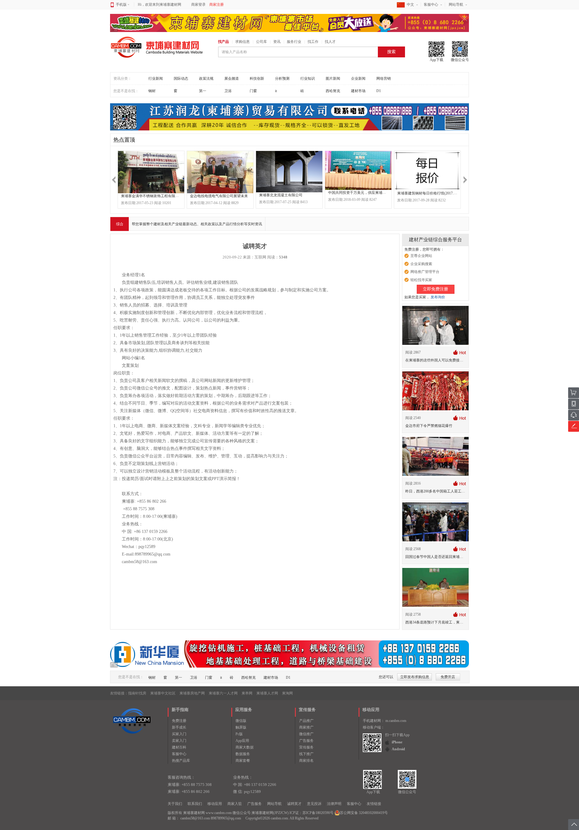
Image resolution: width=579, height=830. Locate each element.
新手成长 (179, 727)
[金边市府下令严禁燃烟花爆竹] (435, 391)
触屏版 (241, 727)
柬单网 (247, 693)
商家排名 (306, 760)
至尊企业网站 (421, 256)
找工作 (313, 42)
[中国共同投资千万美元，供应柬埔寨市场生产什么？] (358, 170)
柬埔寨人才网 (267, 693)
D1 (378, 91)
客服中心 (431, 4)
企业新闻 (358, 78)
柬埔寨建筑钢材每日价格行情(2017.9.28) (429, 193)
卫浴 (228, 91)
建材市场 (358, 91)
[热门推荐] (459, 352)
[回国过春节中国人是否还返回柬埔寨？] (435, 522)
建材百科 (179, 747)
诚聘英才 (294, 804)
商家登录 (198, 4)
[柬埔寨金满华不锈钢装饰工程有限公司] (151, 172)
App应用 (242, 741)
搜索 (391, 52)
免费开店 (448, 677)
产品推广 (306, 721)
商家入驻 (234, 804)
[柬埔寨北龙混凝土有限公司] (289, 171)
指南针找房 (137, 693)
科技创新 (257, 78)
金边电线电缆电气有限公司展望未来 (219, 196)
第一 (202, 91)
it (276, 91)
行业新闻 (155, 78)
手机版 (121, 4)
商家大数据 (245, 747)
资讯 (276, 42)
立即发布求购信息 (414, 677)
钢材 (152, 91)
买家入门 (179, 734)
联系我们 (195, 804)
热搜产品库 (181, 760)
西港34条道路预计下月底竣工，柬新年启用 (439, 622)
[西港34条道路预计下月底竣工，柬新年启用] (435, 587)
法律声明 (334, 804)
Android (398, 749)
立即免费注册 (435, 289)
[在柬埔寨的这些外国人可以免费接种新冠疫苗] (435, 325)
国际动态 (181, 78)
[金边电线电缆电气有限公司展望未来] (220, 172)
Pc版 (239, 734)
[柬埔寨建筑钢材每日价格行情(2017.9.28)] (427, 171)
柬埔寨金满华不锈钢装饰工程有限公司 (151, 196)
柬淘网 (287, 693)
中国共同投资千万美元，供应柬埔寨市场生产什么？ (369, 192)
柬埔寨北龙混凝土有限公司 (280, 195)
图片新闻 (333, 78)
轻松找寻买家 (421, 280)
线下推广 (306, 754)
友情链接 (374, 804)
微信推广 (306, 734)
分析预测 (282, 78)
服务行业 (294, 42)
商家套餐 (243, 760)
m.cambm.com (395, 721)
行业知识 (307, 78)
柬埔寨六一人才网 (223, 693)
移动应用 (214, 804)
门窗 (253, 91)
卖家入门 (179, 741)
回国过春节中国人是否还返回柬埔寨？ (436, 557)
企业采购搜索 (421, 264)
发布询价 (438, 297)
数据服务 (243, 754)
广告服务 (306, 741)
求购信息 (242, 42)
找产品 (223, 42)
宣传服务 (306, 747)
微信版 (241, 721)
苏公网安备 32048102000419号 (364, 813)
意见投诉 (314, 804)
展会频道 (231, 78)
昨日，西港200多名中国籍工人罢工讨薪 (437, 491)
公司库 (261, 42)
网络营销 (383, 78)
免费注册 (179, 721)
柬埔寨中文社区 (163, 693)
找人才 (330, 42)
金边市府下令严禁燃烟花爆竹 (428, 426)
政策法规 (206, 78)
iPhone (397, 742)
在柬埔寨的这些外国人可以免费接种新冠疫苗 (441, 360)
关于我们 (175, 804)
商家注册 (216, 4)
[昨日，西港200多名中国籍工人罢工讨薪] (435, 456)
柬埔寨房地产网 (192, 693)
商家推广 (306, 727)
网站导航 (456, 4)
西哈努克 (333, 91)
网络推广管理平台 (424, 272)
